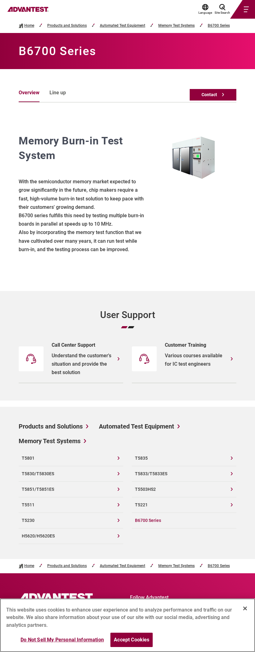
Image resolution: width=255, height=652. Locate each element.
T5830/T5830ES (38, 473)
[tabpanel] (127, 194)
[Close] (245, 608)
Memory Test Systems (176, 26)
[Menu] (235, 9)
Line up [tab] (57, 93)
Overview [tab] (29, 93)
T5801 (28, 458)
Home (29, 26)
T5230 (28, 520)
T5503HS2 (145, 489)
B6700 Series (219, 26)
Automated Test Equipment (122, 26)
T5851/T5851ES (38, 489)
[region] (127, 625)
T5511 (28, 504)
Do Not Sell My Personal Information (62, 640)
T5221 (141, 504)
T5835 (141, 458)
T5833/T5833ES (151, 473)
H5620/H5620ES (38, 535)
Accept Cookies (131, 640)
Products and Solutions (67, 26)
